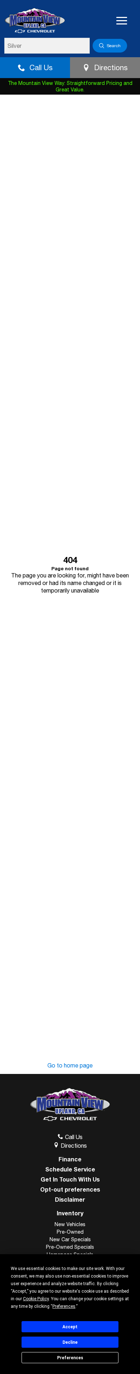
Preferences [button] (63, 1306)
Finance (70, 1159)
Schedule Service (70, 1169)
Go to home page (70, 1065)
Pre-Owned (70, 1231)
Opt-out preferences (70, 1189)
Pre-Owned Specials (70, 1247)
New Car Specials (70, 1239)
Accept (70, 1326)
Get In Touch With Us (70, 1179)
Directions (110, 67)
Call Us (40, 67)
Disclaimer (70, 1199)
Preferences (70, 1357)
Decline (70, 1342)
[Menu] (121, 20)
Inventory (70, 1213)
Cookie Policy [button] (36, 1298)
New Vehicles (70, 1224)
